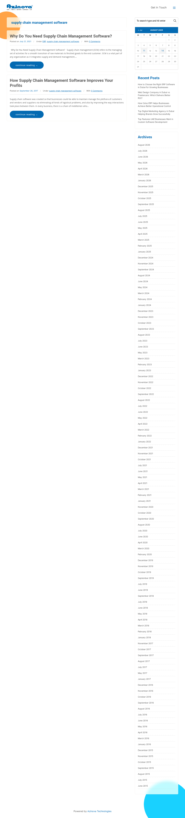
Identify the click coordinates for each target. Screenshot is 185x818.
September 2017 (146, 655)
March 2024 (143, 293)
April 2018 (142, 619)
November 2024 (145, 263)
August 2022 (144, 400)
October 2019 (144, 572)
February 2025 (145, 245)
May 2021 (142, 477)
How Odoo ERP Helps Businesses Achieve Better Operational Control (154, 104)
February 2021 (144, 495)
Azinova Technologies (99, 811)
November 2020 (145, 507)
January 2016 (144, 744)
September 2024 (146, 269)
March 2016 (143, 738)
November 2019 (145, 566)
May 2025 (142, 228)
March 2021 (143, 489)
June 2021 (143, 471)
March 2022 (143, 429)
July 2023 (142, 340)
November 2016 (145, 691)
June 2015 (143, 786)
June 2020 (143, 536)
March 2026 (143, 174)
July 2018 (142, 602)
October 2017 (144, 649)
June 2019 (143, 590)
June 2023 (143, 346)
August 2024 (144, 275)
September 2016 (146, 702)
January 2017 (144, 679)
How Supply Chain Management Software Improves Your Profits (61, 83)
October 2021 (144, 459)
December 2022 (145, 376)
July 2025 (142, 216)
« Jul (140, 30)
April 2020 (143, 542)
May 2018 (142, 613)
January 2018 (144, 637)
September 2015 (146, 768)
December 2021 (145, 447)
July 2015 (142, 780)
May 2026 (142, 162)
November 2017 (145, 643)
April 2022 (142, 424)
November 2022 (145, 382)
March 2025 (143, 240)
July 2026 (142, 151)
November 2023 (145, 317)
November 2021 (145, 453)
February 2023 (145, 364)
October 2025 (144, 198)
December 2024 (145, 257)
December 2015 (145, 750)
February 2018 (145, 631)
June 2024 (143, 281)
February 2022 (145, 435)
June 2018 (143, 608)
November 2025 (145, 192)
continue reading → (27, 65)
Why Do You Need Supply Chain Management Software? (61, 36)
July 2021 (142, 465)
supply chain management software (63, 41)
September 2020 (146, 518)
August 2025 (144, 210)
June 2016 (143, 720)
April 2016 (142, 732)
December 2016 (145, 685)
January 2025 (144, 251)
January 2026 (144, 180)
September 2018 (146, 596)
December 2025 (145, 186)
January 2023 (144, 370)
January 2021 (144, 501)
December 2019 (145, 560)
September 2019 (146, 578)
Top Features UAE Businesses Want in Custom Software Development (155, 120)
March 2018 (143, 625)
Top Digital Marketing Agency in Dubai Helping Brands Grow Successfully (156, 112)
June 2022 (143, 412)
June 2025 (143, 222)
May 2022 (142, 418)
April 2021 (142, 483)
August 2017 (144, 661)
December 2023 (145, 311)
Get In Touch (159, 7)
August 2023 (144, 335)
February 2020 (145, 554)
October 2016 (144, 697)
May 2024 (142, 287)
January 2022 (144, 441)
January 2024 (144, 305)
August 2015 (144, 774)
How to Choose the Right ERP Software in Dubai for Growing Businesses (156, 85)
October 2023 (144, 323)
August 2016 (144, 708)
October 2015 (144, 762)
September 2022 (146, 394)
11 (144, 50)
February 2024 (145, 299)
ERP (44, 41)
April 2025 (143, 234)
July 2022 (142, 406)
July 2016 (142, 714)
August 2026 (144, 145)
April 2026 (143, 168)
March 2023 (143, 358)
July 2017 (142, 667)
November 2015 (145, 756)
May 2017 (142, 673)
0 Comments (94, 41)
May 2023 (142, 352)
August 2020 (144, 524)
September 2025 (146, 204)
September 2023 (146, 329)
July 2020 (142, 530)
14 (162, 50)
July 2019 (142, 584)
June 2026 (143, 156)
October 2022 (144, 388)
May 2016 (142, 726)
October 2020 (144, 513)
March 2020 (143, 548)
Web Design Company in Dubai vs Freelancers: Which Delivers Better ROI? (154, 95)
